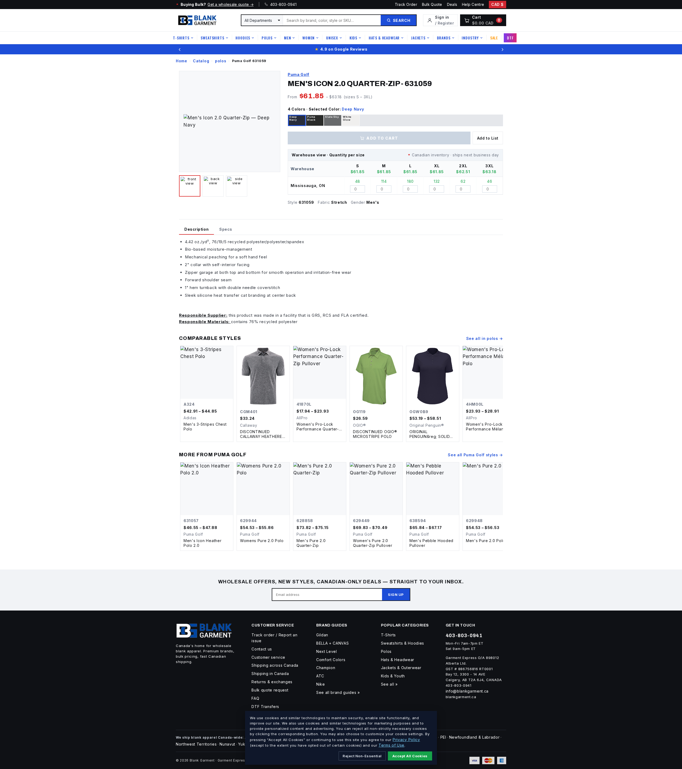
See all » (389, 684)
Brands (443, 37)
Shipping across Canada (274, 665)
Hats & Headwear (384, 37)
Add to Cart (382, 138)
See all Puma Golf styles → (475, 455)
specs (225, 229)
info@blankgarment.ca (467, 691)
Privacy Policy (406, 739)
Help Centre (473, 4)
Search (401, 20)
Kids (353, 37)
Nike (320, 684)
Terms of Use (391, 745)
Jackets (418, 37)
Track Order (406, 4)
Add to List (487, 138)
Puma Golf (298, 74)
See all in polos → (484, 338)
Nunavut (227, 744)
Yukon (244, 744)
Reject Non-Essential (362, 756)
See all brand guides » (338, 692)
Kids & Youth (393, 676)
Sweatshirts (212, 37)
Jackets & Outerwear (401, 667)
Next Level (326, 651)
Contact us (261, 649)
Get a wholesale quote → (230, 4)
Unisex (332, 37)
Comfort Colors (331, 659)
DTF (510, 37)
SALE (494, 37)
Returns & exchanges (272, 682)
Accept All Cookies (410, 756)
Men (287, 37)
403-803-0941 (282, 4)
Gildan (322, 635)
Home (181, 61)
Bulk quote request (269, 690)
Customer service (268, 657)
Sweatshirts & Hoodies (402, 643)
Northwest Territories (196, 744)
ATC (320, 676)
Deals (452, 4)
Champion (325, 667)
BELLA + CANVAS (332, 643)
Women (308, 37)
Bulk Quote (432, 4)
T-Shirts (181, 37)
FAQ (255, 698)
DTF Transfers (265, 706)
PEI (443, 737)
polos (220, 61)
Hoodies (243, 37)
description (196, 229)
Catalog (201, 61)
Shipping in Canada (270, 673)
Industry (470, 37)
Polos (267, 37)
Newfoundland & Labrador (474, 737)
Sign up (396, 594)
